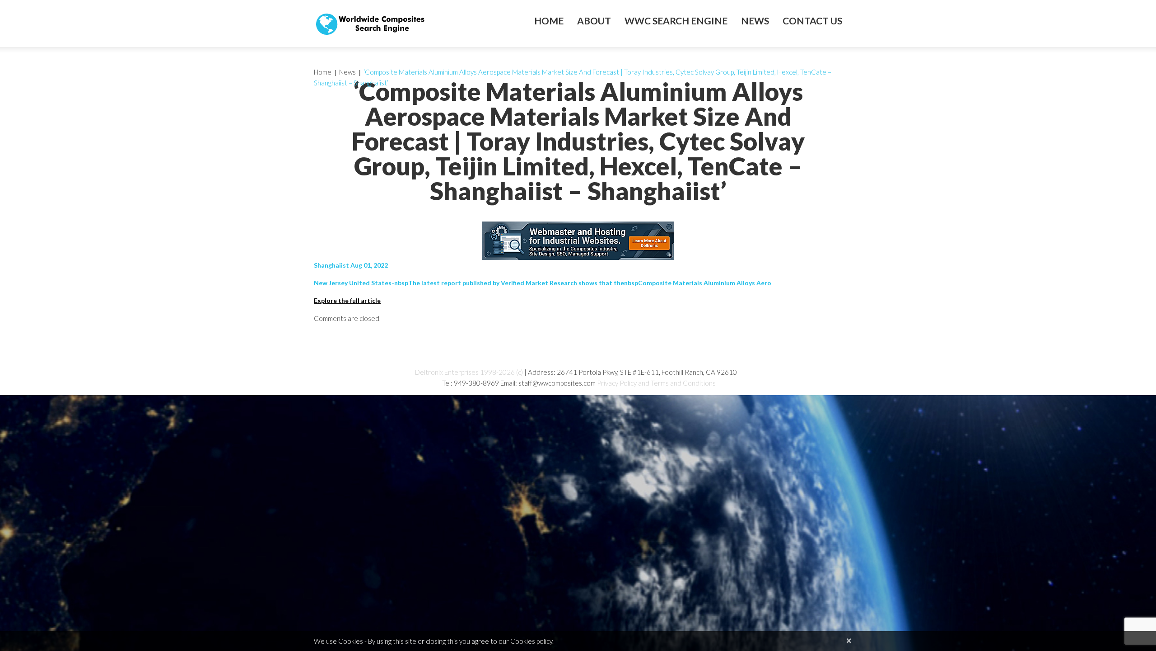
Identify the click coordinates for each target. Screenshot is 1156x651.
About (594, 20)
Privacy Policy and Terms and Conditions (656, 383)
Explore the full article (347, 300)
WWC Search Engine (676, 20)
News (755, 20)
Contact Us (812, 20)
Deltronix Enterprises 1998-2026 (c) (469, 372)
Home (549, 20)
